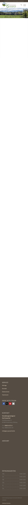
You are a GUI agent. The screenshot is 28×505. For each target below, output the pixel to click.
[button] (3, 403)
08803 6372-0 (9, 1)
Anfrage (4, 385)
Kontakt (4, 388)
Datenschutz (5, 391)
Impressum (5, 395)
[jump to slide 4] (15, 15)
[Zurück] (21, 314)
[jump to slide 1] (12, 15)
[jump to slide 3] (14, 15)
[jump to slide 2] (13, 15)
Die (14, 208)
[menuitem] (20, 5)
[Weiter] (24, 314)
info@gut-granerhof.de (19, 1)
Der (14, 173)
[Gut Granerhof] (11, 5)
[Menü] (24, 5)
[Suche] (20, 5)
